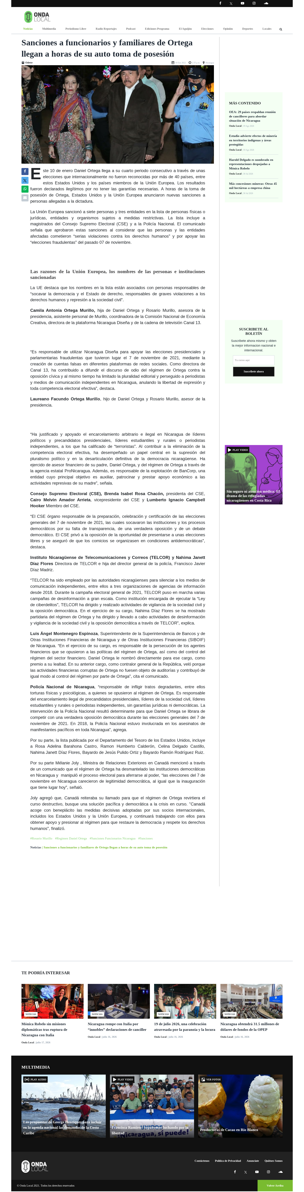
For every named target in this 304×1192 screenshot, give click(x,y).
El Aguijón (185, 28)
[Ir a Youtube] (242, 3)
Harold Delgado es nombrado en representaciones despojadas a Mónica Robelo (251, 164)
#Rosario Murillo (41, 838)
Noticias (28, 28)
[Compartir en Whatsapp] (24, 189)
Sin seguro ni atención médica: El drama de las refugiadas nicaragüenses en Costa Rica (253, 495)
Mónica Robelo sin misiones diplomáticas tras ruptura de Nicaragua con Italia (44, 1029)
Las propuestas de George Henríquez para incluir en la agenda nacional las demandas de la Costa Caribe (62, 1127)
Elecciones (207, 28)
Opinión (228, 28)
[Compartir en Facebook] (25, 171)
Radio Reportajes (106, 28)
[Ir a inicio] (37, 16)
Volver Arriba (275, 1185)
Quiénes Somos (274, 1160)
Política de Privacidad (228, 1160)
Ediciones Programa (157, 28)
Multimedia (49, 28)
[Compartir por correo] (25, 198)
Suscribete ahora (254, 371)
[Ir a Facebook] (235, 1172)
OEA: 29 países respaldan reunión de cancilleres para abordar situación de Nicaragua (252, 116)
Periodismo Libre (75, 28)
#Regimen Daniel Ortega (71, 838)
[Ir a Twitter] (231, 3)
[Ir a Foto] (117, 114)
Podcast (130, 28)
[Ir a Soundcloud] (280, 1172)
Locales (266, 28)
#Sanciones (145, 838)
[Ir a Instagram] (254, 3)
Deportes (247, 28)
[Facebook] (220, 3)
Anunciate (253, 1160)
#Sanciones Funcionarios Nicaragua (112, 838)
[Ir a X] (245, 1172)
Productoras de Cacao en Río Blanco (229, 1130)
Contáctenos (202, 1160)
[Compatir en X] (25, 180)
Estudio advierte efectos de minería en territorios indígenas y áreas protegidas (253, 140)
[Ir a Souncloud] (266, 3)
